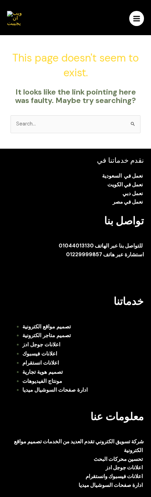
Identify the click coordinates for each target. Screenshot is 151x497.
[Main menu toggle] (136, 18)
